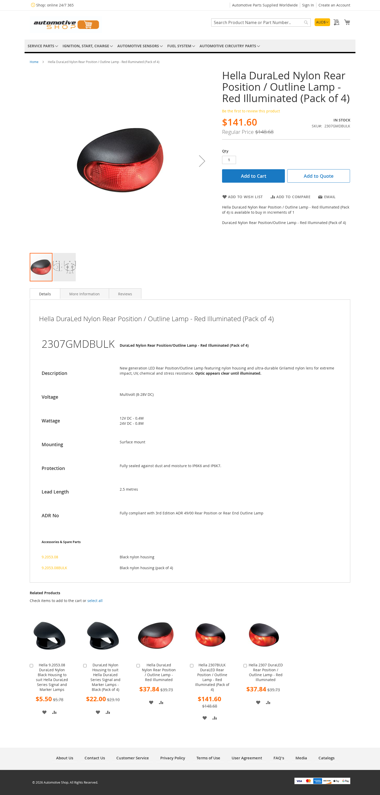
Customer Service (132, 758)
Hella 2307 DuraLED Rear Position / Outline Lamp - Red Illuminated (266, 672)
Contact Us (95, 758)
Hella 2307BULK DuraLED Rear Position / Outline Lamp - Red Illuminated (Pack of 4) (212, 677)
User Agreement (247, 758)
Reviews (125, 293)
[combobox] (261, 22)
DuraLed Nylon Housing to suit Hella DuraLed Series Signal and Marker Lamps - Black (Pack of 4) (105, 677)
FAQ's (278, 758)
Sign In (308, 5)
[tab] (45, 293)
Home (34, 62)
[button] (322, 22)
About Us (64, 758)
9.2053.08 (50, 556)
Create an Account (334, 5)
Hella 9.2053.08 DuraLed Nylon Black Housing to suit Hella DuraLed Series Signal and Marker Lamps (52, 677)
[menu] (190, 46)
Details (45, 293)
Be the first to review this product (251, 111)
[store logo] (66, 24)
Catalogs (326, 758)
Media (301, 758)
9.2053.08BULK (54, 567)
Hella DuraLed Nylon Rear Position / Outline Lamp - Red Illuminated (159, 672)
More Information (84, 293)
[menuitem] (42, 46)
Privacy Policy (172, 758)
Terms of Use (208, 758)
